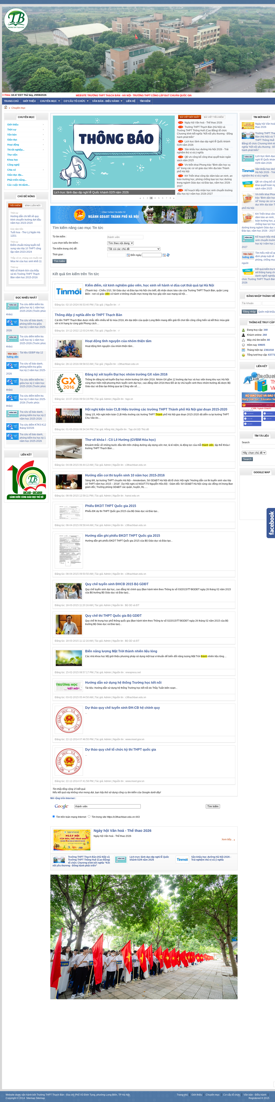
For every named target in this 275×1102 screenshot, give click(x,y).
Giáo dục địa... (15, 174)
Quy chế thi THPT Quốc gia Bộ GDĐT (113, 615)
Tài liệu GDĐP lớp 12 (31, 352)
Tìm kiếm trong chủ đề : (65, 248)
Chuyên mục (48, 101)
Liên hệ (130, 101)
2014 (22, 1098)
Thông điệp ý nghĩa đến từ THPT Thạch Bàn (88, 315)
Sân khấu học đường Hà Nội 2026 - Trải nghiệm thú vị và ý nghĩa (202, 151)
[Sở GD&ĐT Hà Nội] (144, 223)
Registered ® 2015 (259, 1098)
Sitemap (30, 1098)
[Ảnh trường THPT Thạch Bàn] (144, 998)
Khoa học (12, 159)
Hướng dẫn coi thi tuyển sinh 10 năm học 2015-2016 (125, 475)
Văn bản (12, 134)
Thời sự (11, 129)
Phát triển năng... (16, 180)
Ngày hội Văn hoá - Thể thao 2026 (203, 122)
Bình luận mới (32, 205)
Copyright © (12, 1098)
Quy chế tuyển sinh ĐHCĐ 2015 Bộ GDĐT (117, 584)
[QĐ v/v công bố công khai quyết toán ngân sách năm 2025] (113, 187)
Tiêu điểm (15, 205)
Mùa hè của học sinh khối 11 (26, 261)
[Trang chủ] (5, 108)
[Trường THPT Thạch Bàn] (26, 499)
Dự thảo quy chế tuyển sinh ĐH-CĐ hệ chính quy (122, 707)
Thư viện (12, 154)
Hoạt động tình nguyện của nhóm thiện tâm (118, 341)
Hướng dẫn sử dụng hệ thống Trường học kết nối (123, 682)
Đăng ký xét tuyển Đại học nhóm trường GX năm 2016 (126, 374)
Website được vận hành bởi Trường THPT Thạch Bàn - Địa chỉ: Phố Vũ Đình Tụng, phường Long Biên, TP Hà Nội (68, 1094)
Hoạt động (13, 144)
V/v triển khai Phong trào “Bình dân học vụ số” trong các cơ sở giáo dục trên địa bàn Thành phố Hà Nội (204, 168)
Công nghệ (13, 164)
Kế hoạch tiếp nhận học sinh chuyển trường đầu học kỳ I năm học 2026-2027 (205, 192)
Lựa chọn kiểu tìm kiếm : (66, 242)
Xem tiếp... (227, 839)
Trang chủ (182, 1094)
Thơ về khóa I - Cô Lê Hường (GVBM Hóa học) (120, 439)
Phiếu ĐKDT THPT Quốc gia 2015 (110, 506)
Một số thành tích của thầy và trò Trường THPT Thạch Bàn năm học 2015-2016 (25, 274)
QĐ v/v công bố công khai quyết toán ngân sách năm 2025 (92, 192)
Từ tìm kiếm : (59, 236)
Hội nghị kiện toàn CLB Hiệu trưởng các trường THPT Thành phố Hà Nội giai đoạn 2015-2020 (156, 409)
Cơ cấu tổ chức (74, 101)
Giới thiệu (29, 101)
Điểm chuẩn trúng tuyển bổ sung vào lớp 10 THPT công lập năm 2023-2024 (25, 248)
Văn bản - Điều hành (105, 101)
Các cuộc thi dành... (18, 185)
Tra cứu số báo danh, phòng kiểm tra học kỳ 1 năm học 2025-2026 (33, 438)
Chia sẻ (11, 169)
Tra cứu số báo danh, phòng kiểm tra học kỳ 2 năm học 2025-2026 (33, 415)
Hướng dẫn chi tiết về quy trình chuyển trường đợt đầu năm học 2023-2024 (25, 220)
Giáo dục (12, 139)
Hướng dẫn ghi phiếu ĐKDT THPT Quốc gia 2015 (122, 535)
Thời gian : (58, 254)
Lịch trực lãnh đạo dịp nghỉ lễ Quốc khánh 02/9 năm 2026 (203, 143)
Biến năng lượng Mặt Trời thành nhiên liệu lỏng (121, 651)
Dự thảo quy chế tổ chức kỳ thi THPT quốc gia (120, 749)
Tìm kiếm (145, 101)
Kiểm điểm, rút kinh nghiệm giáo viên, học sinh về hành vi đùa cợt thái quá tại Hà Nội (149, 285)
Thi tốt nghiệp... (15, 149)
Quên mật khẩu (266, 311)
